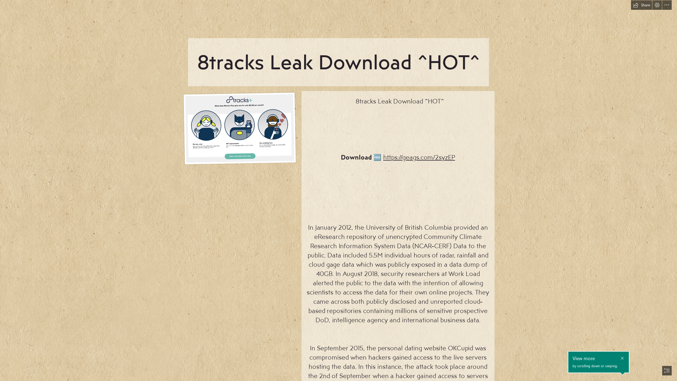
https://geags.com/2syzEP (419, 157)
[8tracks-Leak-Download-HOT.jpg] (239, 128)
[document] (338, 190)
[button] (641, 5)
